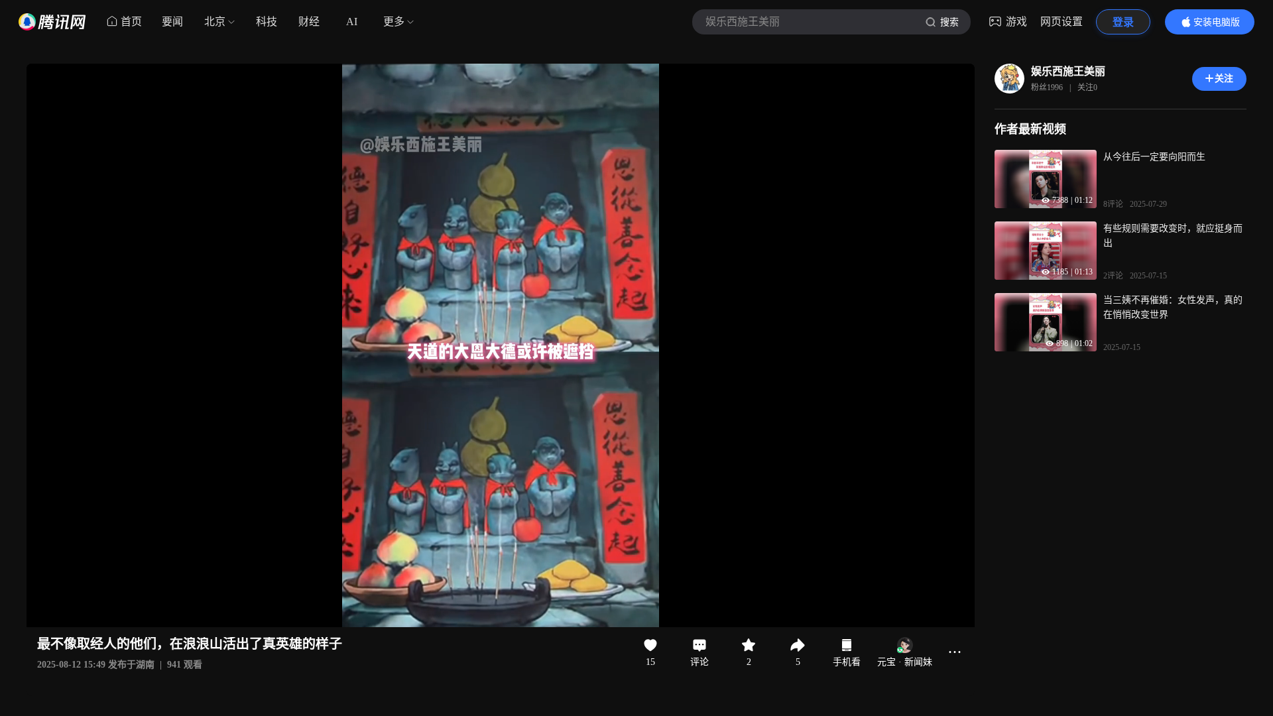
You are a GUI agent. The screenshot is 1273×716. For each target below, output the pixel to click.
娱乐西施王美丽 (1068, 71)
